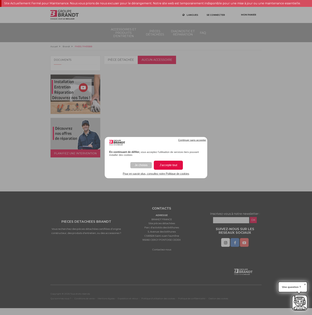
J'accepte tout (168, 165)
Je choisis (141, 165)
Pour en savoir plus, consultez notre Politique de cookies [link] (156, 173)
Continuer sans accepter (192, 140)
